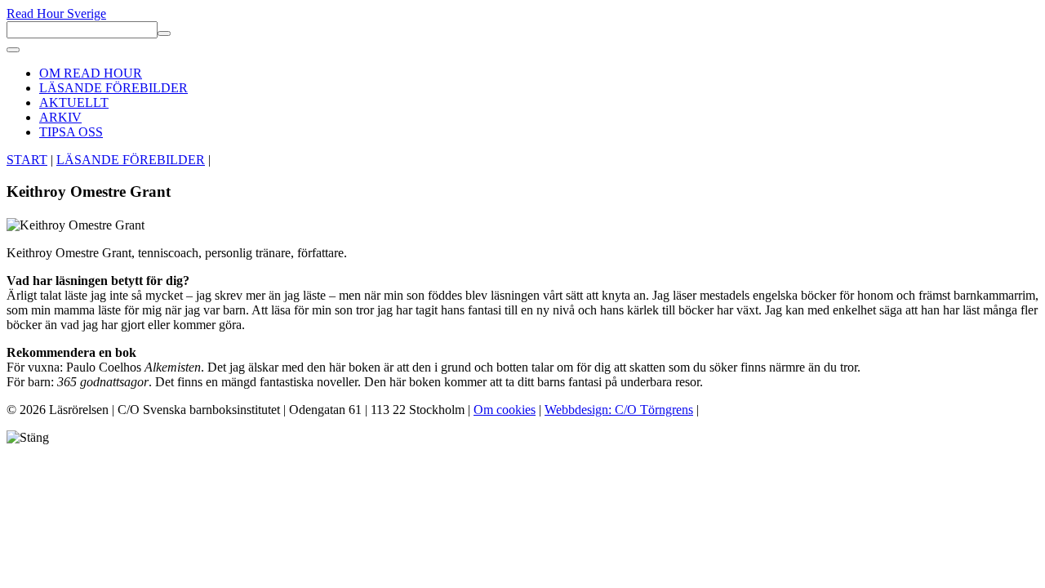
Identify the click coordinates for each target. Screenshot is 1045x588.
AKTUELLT (74, 102)
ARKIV (60, 117)
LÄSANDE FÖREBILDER (113, 88)
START (27, 160)
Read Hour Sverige (56, 13)
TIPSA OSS (71, 132)
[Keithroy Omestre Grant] (76, 225)
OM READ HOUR (90, 73)
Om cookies (505, 409)
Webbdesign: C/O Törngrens (619, 409)
